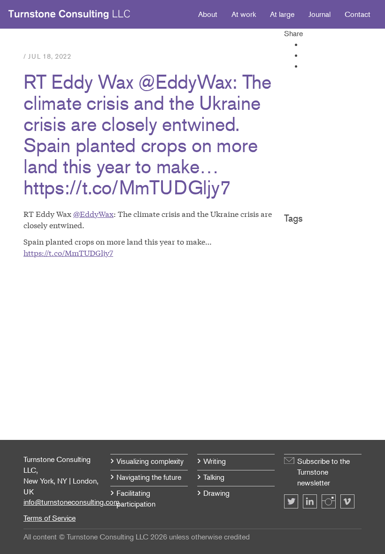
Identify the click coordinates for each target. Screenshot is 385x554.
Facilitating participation (135, 498)
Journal (319, 14)
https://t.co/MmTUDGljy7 (68, 252)
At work (243, 14)
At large (282, 14)
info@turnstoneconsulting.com (71, 502)
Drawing (216, 493)
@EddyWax (93, 213)
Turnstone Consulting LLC (69, 14)
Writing (214, 461)
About (207, 14)
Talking (213, 477)
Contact (357, 14)
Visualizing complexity (150, 461)
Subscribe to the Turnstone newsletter (323, 471)
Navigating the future (148, 477)
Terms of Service (49, 518)
